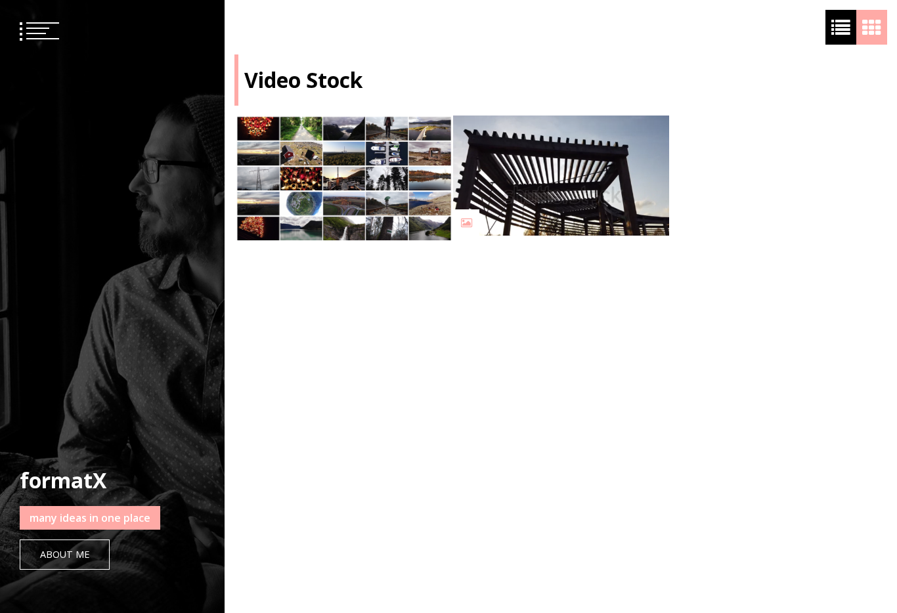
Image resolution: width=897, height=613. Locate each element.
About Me (64, 554)
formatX (63, 480)
